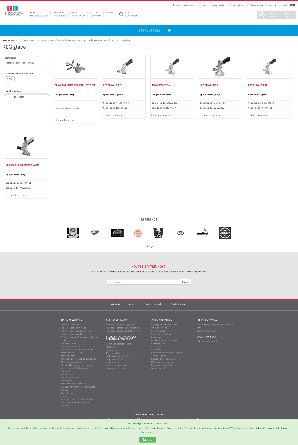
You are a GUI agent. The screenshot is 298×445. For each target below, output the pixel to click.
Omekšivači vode (159, 327)
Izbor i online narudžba (39, 14)
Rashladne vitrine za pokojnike (75, 402)
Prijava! (185, 282)
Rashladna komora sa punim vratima (122, 327)
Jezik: (285, 5)
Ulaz (204, 5)
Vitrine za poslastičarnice (72, 362)
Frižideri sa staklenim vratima (74, 327)
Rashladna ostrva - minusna (73, 383)
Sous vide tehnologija (161, 334)
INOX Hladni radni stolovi (72, 352)
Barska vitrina (67, 374)
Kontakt (131, 304)
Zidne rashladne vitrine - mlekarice (77, 365)
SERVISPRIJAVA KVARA (78, 14)
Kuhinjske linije (158, 343)
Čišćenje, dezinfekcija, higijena (165, 324)
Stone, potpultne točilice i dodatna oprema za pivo (122, 338)
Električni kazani (158, 349)
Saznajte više (147, 432)
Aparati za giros (158, 355)
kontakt (110, 12)
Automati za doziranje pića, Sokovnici (78, 399)
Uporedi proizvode (66, 120)
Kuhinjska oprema (207, 320)
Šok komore (66, 380)
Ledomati (65, 405)
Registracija (218, 5)
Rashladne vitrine (69, 355)
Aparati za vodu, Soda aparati (74, 368)
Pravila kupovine (178, 304)
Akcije (273, 5)
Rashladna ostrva (69, 393)
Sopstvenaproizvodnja (59, 14)
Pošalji (10, 79)
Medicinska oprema (70, 377)
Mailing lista (238, 5)
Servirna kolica (158, 330)
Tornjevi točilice (113, 353)
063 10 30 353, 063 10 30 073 (156, 419)
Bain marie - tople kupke (162, 365)
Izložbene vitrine (68, 343)
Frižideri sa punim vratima (72, 334)
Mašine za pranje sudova (162, 362)
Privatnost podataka (153, 304)
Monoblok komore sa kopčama (120, 324)
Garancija (115, 304)
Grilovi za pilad (158, 368)
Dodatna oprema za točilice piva (121, 356)
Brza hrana (156, 346)
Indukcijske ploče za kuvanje (164, 340)
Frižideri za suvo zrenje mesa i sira (76, 330)
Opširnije (149, 246)
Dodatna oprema (206, 336)
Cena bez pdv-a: (13, 91)
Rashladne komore (117, 320)
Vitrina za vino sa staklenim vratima (77, 349)
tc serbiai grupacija (95, 14)
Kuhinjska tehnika (161, 320)
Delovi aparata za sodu (207, 341)
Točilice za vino (67, 371)
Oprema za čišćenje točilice (118, 343)
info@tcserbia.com (196, 419)
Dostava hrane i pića (206, 330)
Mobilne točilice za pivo (117, 365)
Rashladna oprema (71, 320)
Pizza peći (156, 337)
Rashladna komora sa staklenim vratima (124, 330)
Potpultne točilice (114, 359)
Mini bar (64, 396)
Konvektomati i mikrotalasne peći (166, 352)
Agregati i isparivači (70, 324)
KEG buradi (111, 346)
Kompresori (111, 350)
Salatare (64, 389)
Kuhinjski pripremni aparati (163, 358)
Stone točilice (112, 362)
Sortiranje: (10, 57)
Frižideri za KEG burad (116, 368)
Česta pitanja (257, 5)
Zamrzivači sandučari (70, 346)
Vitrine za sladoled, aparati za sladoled (78, 358)
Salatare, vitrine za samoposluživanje (78, 386)
